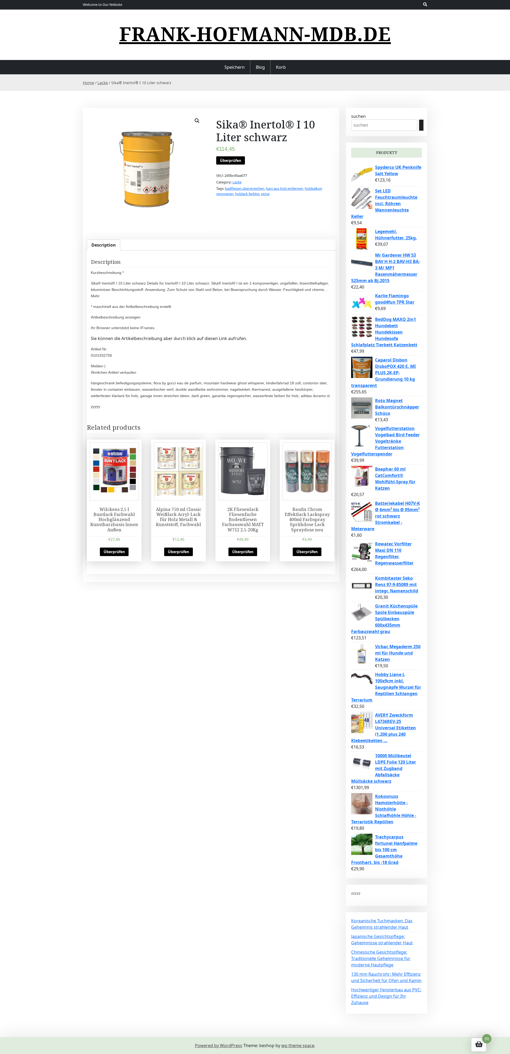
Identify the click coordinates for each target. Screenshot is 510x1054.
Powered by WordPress (218, 1045)
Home (88, 82)
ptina (265, 193)
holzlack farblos (247, 193)
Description (103, 245)
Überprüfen (230, 160)
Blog (260, 67)
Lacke (102, 82)
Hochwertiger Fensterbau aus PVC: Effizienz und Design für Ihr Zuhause (386, 996)
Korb (281, 67)
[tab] (103, 245)
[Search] (421, 125)
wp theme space (297, 1045)
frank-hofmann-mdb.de (255, 34)
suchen (358, 116)
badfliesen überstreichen (244, 188)
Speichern (234, 67)
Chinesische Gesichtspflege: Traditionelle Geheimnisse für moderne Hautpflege (380, 958)
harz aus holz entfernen (284, 188)
